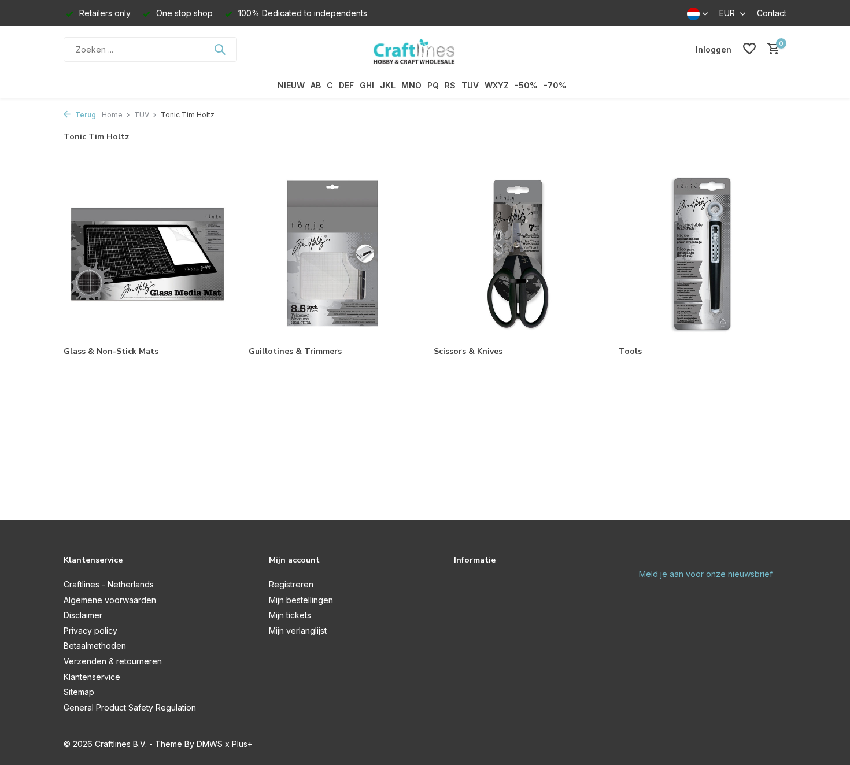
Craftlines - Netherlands (109, 584)
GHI (367, 85)
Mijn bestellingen (301, 600)
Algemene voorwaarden (110, 600)
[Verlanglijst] (749, 49)
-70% (555, 85)
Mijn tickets (290, 615)
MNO (411, 85)
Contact (771, 13)
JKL (388, 85)
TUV (470, 85)
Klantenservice (92, 677)
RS (450, 85)
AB (316, 85)
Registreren (291, 584)
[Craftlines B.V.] (425, 49)
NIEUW (291, 85)
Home (112, 114)
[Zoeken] (219, 49)
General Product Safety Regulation (130, 707)
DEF (346, 85)
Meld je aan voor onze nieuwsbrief (706, 574)
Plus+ (242, 744)
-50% (526, 85)
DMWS (210, 744)
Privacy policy (90, 630)
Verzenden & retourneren (113, 661)
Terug (84, 114)
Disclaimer (83, 615)
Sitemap (79, 692)
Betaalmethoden (95, 646)
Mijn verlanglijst (298, 630)
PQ (433, 85)
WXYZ (497, 85)
